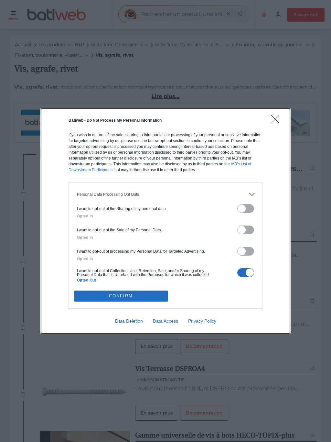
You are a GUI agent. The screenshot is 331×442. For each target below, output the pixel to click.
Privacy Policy (202, 321)
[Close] (277, 121)
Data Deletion (129, 321)
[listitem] (165, 194)
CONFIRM (121, 295)
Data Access (165, 321)
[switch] (245, 208)
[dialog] (165, 221)
